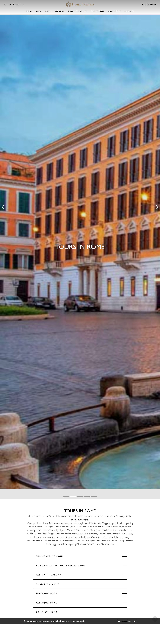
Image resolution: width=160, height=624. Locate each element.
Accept (120, 621)
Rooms (29, 11)
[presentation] (3, 206)
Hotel (39, 11)
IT (24, 4)
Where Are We (114, 11)
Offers (48, 11)
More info (131, 621)
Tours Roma (82, 11)
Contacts (129, 11)
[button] (66, 496)
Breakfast (59, 11)
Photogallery (97, 11)
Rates (70, 11)
